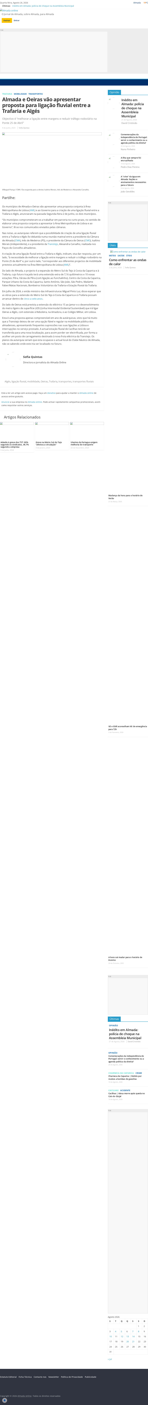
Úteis (113, 245)
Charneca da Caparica (121, 1073)
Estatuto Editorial (8, 1377)
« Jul (110, 1359)
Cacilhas (113, 1090)
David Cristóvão (129, 123)
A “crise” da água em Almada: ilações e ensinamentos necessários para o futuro (133, 180)
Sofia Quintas (24, 128)
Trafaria (7, 93)
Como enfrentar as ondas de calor (127, 262)
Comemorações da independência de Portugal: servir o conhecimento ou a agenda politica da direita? (134, 138)
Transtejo (53, 244)
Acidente (125, 1090)
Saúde (121, 255)
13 (127, 1336)
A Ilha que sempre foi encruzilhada (131, 159)
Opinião (114, 92)
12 (122, 1336)
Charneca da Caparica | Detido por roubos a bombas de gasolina (125, 1077)
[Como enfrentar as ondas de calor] (128, 251)
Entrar (17, 20)
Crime (139, 1073)
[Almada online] (3, 82)
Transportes (35, 93)
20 (127, 1341)
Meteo (112, 255)
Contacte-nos (40, 1377)
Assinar (6, 20)
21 (133, 1341)
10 (110, 1336)
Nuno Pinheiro (128, 149)
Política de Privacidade (72, 1377)
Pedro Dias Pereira (130, 166)
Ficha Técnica (25, 1377)
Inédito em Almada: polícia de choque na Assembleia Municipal (43, 5)
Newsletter (53, 1377)
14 (133, 1336)
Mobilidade (20, 93)
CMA (17, 240)
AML (32, 210)
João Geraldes (128, 191)
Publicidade (90, 1377)
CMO (87, 240)
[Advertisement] (53, 52)
